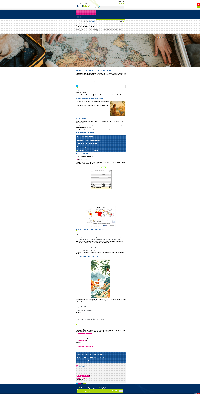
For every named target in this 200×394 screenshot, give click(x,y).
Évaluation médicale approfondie (86, 136)
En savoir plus (115, 390)
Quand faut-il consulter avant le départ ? (88, 361)
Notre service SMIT (80, 379)
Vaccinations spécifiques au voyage (87, 143)
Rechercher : (97, 7)
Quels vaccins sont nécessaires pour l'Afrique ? (90, 354)
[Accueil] (198, 4)
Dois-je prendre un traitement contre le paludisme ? (91, 357)
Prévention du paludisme (84, 147)
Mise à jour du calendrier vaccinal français (88, 140)
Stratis (199, 393)
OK (120, 390)
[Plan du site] (198, 7)
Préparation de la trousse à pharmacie (87, 150)
